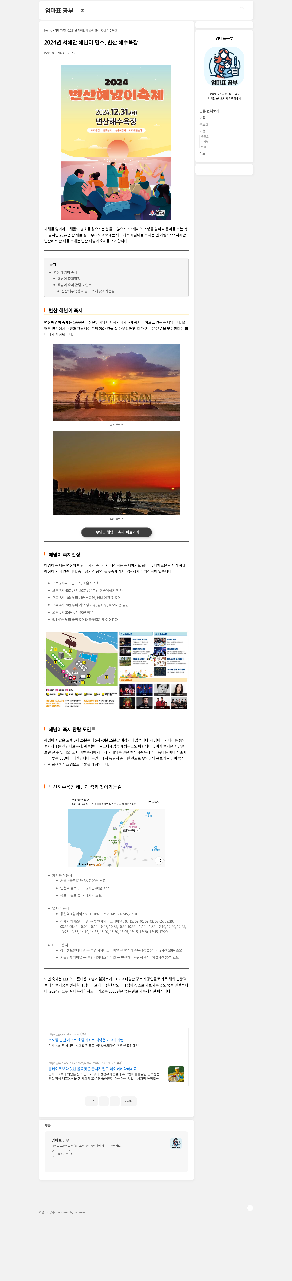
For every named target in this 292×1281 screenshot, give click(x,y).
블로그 (203, 124)
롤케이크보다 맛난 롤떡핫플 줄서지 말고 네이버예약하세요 (92, 1068)
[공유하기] (104, 1101)
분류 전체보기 (209, 110)
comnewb (80, 1212)
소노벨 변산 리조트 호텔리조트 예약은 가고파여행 (85, 1040)
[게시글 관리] (115, 1101)
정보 (202, 153)
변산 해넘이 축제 (65, 272)
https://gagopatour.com (64, 1034)
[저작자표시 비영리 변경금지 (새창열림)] (142, 1099)
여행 (202, 130)
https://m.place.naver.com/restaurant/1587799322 (81, 1063)
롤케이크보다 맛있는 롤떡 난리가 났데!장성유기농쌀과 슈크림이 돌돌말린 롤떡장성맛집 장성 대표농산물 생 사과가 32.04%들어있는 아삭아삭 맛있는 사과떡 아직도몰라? (103, 1076)
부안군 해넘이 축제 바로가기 (116, 532)
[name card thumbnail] (176, 1143)
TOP (250, 1208)
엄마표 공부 (59, 10)
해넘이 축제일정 (68, 278)
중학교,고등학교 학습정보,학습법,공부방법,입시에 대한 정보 (86, 1145)
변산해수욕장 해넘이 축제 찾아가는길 (88, 290)
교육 (202, 117)
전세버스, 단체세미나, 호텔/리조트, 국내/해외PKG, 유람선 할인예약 (93, 1045)
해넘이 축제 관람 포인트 (74, 284)
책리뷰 (204, 141)
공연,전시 (206, 136)
